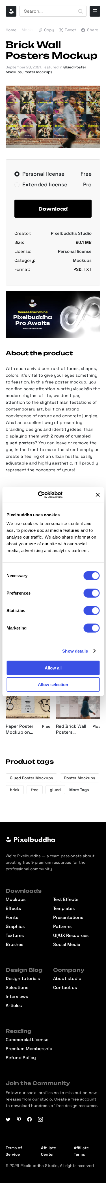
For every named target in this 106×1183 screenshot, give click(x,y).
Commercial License (27, 1039)
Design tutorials (23, 978)
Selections (17, 987)
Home (11, 29)
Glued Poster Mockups (31, 777)
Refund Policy (21, 1057)
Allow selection (53, 684)
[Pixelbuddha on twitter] (8, 1119)
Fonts (12, 917)
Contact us (65, 987)
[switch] (91, 593)
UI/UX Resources (70, 935)
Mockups (30, 29)
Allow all (53, 668)
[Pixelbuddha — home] (11, 11)
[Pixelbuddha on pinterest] (18, 1119)
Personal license (75, 251)
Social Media (66, 944)
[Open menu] (95, 11)
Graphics (15, 926)
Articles (14, 1005)
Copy (49, 29)
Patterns (62, 926)
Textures (15, 935)
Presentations (68, 917)
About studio (67, 978)
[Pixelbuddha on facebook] (29, 1119)
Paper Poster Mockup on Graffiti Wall (19, 729)
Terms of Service (14, 1151)
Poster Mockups (37, 72)
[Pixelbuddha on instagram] (40, 1119)
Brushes (14, 944)
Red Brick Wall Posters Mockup (71, 729)
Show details (75, 650)
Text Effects (65, 899)
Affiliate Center (48, 1151)
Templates (64, 908)
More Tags (79, 789)
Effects (13, 908)
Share (92, 29)
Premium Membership (29, 1048)
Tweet (70, 29)
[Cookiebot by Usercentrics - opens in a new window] (45, 495)
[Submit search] (80, 11)
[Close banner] (97, 495)
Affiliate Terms (81, 1151)
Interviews (17, 996)
